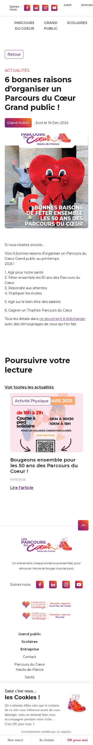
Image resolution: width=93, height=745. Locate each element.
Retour (14, 54)
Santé (68, 5)
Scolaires (77, 23)
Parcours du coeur (24, 26)
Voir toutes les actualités (29, 387)
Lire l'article (21, 487)
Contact (29, 657)
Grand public (50, 26)
